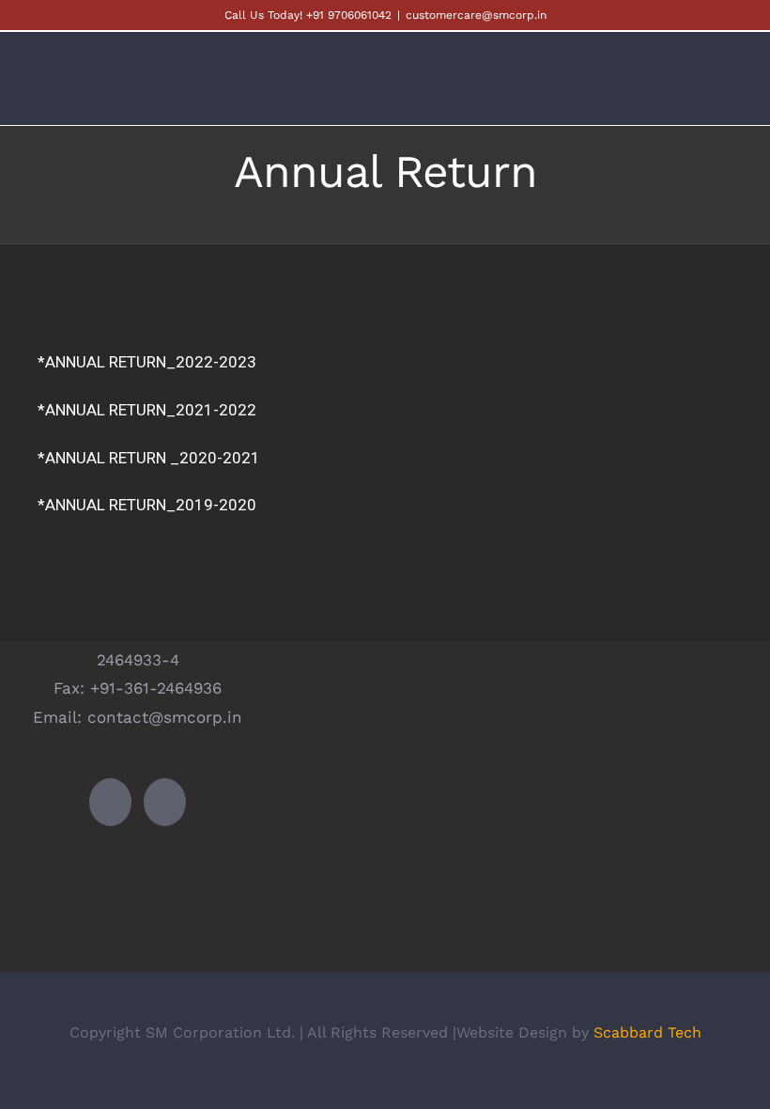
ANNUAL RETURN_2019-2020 (150, 504)
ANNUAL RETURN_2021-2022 (150, 409)
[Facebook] (110, 802)
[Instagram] (165, 802)
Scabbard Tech (647, 1032)
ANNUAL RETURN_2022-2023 (150, 361)
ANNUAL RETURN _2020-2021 (152, 457)
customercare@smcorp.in (476, 15)
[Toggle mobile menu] (734, 92)
